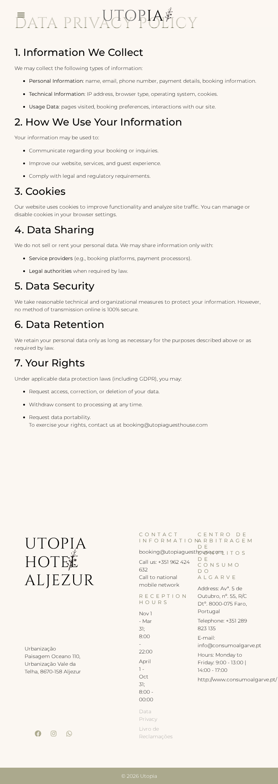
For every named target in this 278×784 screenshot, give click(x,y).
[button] (21, 15)
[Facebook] (38, 733)
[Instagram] (53, 733)
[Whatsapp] (69, 733)
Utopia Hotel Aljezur (59, 562)
